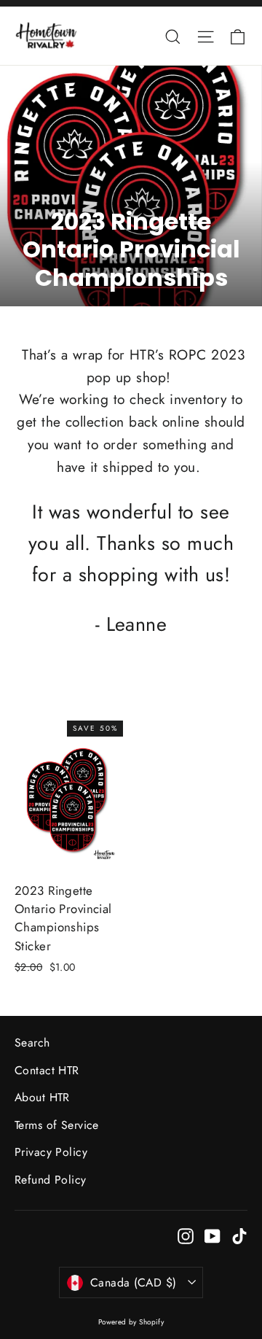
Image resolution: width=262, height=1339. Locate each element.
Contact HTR (47, 1070)
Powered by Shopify (131, 1321)
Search (32, 1042)
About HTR (42, 1097)
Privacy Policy (51, 1152)
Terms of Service (57, 1125)
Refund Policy (51, 1179)
